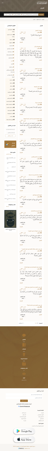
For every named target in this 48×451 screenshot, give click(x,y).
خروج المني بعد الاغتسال (36, 139)
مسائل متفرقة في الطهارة (10, 76)
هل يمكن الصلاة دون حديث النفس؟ (10, 185)
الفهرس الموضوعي (8, 153)
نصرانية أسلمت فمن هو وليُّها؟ (10, 180)
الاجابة (21, 42)
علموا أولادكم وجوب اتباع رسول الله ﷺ (10, 14)
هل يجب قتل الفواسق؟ (11, 175)
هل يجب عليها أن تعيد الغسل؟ (35, 231)
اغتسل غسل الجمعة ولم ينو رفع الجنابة (33, 267)
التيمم (12, 63)
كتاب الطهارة (38, 19)
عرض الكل (7, 206)
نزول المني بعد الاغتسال (36, 211)
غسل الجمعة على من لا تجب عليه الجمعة (33, 119)
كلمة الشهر (42, 418)
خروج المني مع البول (37, 195)
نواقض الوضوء (11, 57)
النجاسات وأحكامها (10, 48)
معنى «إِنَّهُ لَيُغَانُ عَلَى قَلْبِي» (10, 157)
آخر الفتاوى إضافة (41, 416)
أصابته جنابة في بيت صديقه (35, 175)
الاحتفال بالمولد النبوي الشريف (10, 171)
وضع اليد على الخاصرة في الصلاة (10, 198)
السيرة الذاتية (24, 412)
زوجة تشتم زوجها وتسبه (11, 162)
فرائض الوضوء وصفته (10, 54)
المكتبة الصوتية (23, 418)
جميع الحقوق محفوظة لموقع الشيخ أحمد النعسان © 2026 (24, 446)
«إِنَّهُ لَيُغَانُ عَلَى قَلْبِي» (21, 14)
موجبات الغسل (38, 30)
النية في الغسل (38, 69)
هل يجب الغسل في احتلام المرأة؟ (34, 305)
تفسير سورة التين (12, 194)
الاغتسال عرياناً (38, 103)
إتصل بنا (25, 420)
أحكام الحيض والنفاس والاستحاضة (10, 71)
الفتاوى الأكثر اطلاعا (23, 416)
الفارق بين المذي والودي (36, 157)
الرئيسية (43, 19)
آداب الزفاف (13, 166)
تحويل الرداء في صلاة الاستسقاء (10, 189)
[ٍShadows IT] (21, 448)
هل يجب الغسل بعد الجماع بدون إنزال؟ (33, 287)
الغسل (34, 19)
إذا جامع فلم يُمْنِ (38, 46)
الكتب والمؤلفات (41, 420)
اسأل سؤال (24, 414)
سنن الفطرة (11, 67)
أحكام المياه (11, 45)
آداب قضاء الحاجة (10, 51)
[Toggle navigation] (2, 3)
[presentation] (7, 219)
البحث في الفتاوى (10, 135)
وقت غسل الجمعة (38, 87)
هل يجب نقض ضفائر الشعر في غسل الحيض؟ (32, 249)
